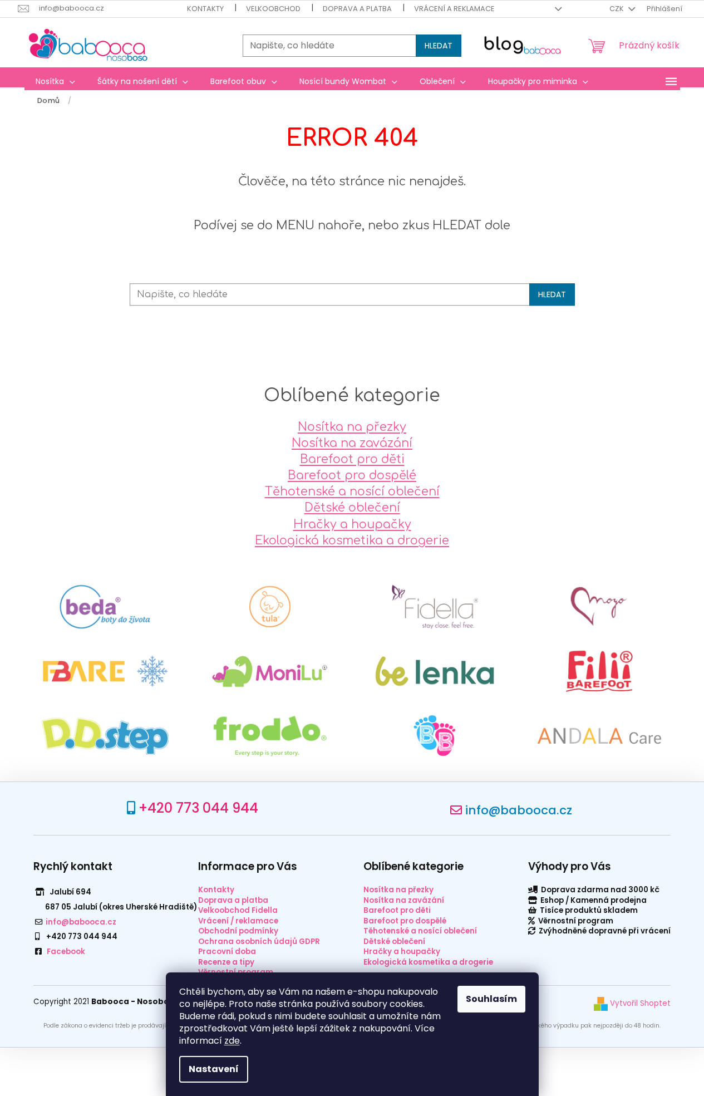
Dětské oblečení (352, 507)
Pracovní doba (227, 951)
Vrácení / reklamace (238, 921)
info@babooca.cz (518, 810)
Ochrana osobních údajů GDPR (259, 941)
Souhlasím (491, 998)
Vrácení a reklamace (454, 8)
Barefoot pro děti (352, 459)
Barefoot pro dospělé (352, 475)
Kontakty (205, 8)
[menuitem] (55, 81)
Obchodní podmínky (238, 931)
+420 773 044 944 (198, 808)
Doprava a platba (357, 8)
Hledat (438, 45)
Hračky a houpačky (352, 524)
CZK (617, 8)
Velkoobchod (273, 8)
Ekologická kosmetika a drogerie (352, 540)
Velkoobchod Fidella (238, 910)
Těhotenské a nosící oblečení (352, 491)
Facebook (66, 951)
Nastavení (214, 1069)
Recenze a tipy (226, 962)
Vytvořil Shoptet (639, 1003)
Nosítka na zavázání (352, 443)
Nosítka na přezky (352, 427)
